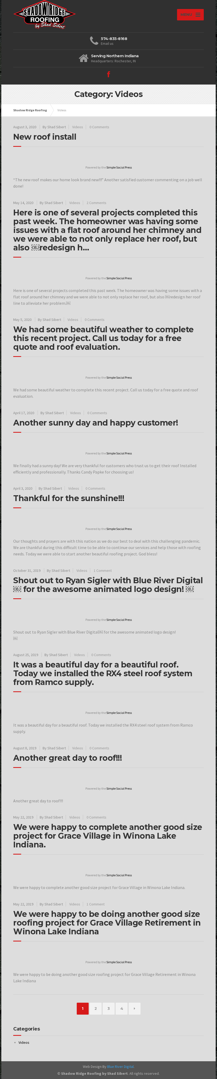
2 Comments (96, 202)
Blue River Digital (120, 1066)
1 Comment (103, 570)
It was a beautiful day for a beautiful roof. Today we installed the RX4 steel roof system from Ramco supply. (102, 673)
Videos (77, 127)
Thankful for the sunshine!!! (68, 498)
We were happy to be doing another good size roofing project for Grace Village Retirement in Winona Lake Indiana (107, 922)
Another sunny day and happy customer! (95, 423)
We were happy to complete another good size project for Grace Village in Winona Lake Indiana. (107, 836)
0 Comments (99, 127)
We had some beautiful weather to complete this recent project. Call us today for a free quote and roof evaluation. (103, 338)
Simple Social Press (119, 167)
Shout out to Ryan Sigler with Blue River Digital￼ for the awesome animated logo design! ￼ (108, 585)
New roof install (44, 137)
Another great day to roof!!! (67, 758)
